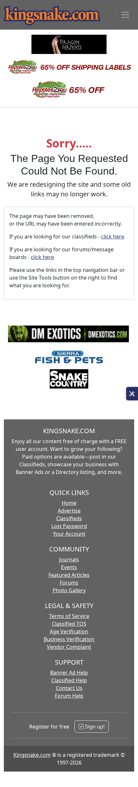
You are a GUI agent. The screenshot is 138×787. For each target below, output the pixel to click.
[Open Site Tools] (132, 393)
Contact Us (69, 688)
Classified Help (69, 680)
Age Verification (69, 631)
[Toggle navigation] (125, 14)
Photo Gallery (69, 590)
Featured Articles (69, 574)
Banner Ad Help (69, 672)
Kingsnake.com (32, 754)
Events (69, 567)
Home (69, 502)
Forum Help (69, 695)
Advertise (69, 510)
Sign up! (94, 726)
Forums (69, 582)
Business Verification (69, 639)
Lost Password (69, 526)
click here (112, 236)
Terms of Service (69, 616)
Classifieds (69, 518)
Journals (69, 559)
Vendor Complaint (69, 646)
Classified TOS (69, 623)
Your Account (69, 533)
